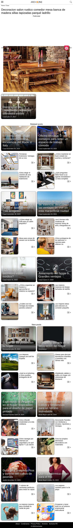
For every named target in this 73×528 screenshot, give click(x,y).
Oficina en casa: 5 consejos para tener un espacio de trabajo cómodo (53, 140)
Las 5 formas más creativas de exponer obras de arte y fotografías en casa (62, 223)
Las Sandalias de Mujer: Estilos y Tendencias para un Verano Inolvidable (54, 406)
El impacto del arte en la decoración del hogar (54, 344)
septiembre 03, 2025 (50, 148)
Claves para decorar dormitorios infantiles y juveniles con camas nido (63, 357)
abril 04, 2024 (52, 414)
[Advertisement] (17, 30)
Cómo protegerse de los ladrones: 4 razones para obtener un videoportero (63, 242)
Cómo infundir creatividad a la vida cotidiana (26, 422)
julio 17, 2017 (11, 117)
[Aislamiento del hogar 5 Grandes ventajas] (54, 269)
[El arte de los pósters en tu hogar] (18, 338)
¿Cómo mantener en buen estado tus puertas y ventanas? (63, 156)
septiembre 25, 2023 (50, 214)
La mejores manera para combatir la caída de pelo (26, 506)
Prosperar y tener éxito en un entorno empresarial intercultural (62, 507)
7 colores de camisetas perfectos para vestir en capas (27, 487)
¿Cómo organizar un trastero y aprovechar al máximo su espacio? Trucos (27, 289)
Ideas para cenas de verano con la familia (27, 239)
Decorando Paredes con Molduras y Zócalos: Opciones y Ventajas (63, 423)
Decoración (6, 349)
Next (68, 47)
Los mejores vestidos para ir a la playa (62, 487)
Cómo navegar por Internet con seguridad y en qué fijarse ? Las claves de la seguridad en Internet (26, 444)
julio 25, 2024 (15, 349)
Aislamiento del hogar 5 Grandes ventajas (54, 275)
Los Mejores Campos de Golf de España (26, 356)
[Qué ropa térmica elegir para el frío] (54, 469)
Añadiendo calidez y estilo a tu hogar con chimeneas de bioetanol (63, 376)
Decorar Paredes (8, 414)
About (18, 524)
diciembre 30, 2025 (13, 148)
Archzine (45, 524)
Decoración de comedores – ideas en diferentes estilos (17, 110)
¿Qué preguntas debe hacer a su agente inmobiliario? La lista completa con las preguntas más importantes (62, 178)
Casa (7, 5)
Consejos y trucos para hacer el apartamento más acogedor (17, 207)
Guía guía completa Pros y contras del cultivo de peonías (18, 473)
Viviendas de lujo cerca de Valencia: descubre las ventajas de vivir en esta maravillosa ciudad (54, 206)
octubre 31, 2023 (53, 480)
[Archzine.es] (36, 2)
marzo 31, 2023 (12, 280)
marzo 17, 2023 (48, 280)
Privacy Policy (35, 524)
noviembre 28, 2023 (13, 214)
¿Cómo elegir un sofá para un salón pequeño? (26, 221)
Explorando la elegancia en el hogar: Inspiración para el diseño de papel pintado (18, 406)
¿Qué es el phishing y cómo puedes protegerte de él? (26, 375)
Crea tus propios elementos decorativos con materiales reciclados (61, 443)
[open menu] (2, 1)
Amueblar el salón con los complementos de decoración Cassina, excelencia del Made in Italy (17, 139)
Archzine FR (53, 524)
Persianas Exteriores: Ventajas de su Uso (26, 156)
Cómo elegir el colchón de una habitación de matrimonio (25, 176)
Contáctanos (25, 524)
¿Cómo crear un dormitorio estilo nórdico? (13, 273)
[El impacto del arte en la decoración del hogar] (54, 338)
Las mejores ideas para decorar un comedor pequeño (62, 306)
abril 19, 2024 (19, 414)
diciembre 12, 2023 (14, 480)
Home (3, 5)
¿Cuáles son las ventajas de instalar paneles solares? (26, 306)
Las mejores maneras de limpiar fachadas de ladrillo (62, 287)
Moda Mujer (43, 414)
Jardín (5, 480)
